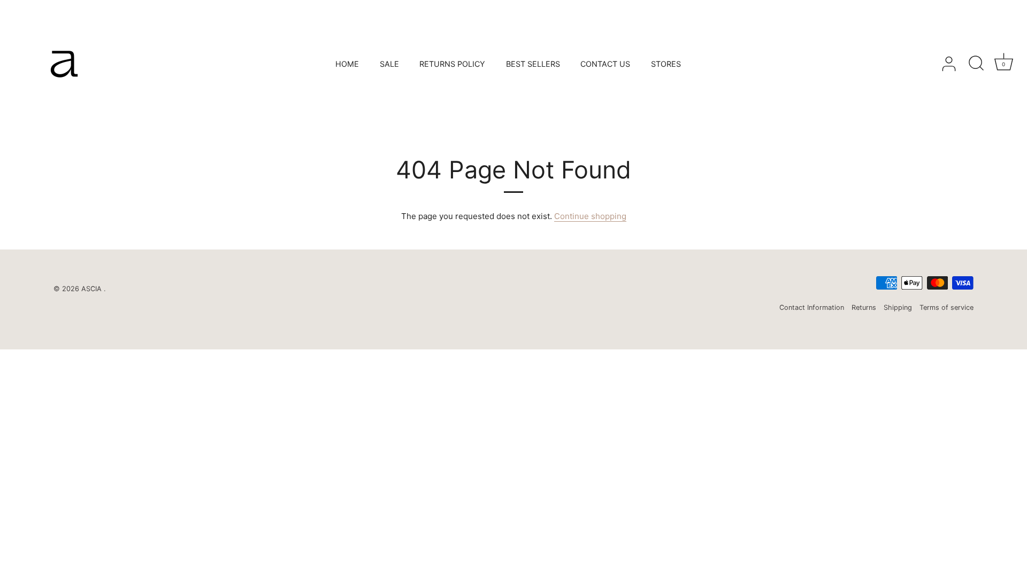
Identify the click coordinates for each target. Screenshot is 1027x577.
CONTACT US (605, 63)
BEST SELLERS (533, 63)
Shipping (898, 307)
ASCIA (92, 289)
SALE (389, 63)
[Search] (976, 64)
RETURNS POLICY (452, 63)
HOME (347, 63)
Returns (864, 307)
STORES (666, 63)
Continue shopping (590, 216)
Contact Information (811, 307)
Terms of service (946, 307)
